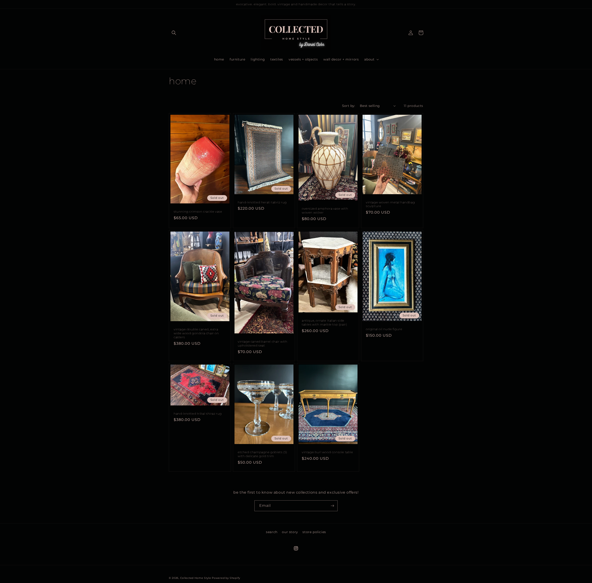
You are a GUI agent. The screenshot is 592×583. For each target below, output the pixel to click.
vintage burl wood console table (327, 452)
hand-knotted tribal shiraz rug (198, 413)
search (272, 532)
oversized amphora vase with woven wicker (325, 210)
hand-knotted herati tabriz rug (262, 202)
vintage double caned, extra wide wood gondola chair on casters (196, 333)
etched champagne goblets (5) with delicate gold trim (262, 454)
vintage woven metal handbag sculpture (390, 204)
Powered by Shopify (226, 578)
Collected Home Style (195, 578)
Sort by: (348, 106)
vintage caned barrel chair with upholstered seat (262, 343)
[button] (174, 33)
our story (290, 532)
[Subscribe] (332, 505)
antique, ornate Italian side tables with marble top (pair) (324, 322)
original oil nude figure (384, 329)
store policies (314, 532)
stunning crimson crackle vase (198, 211)
